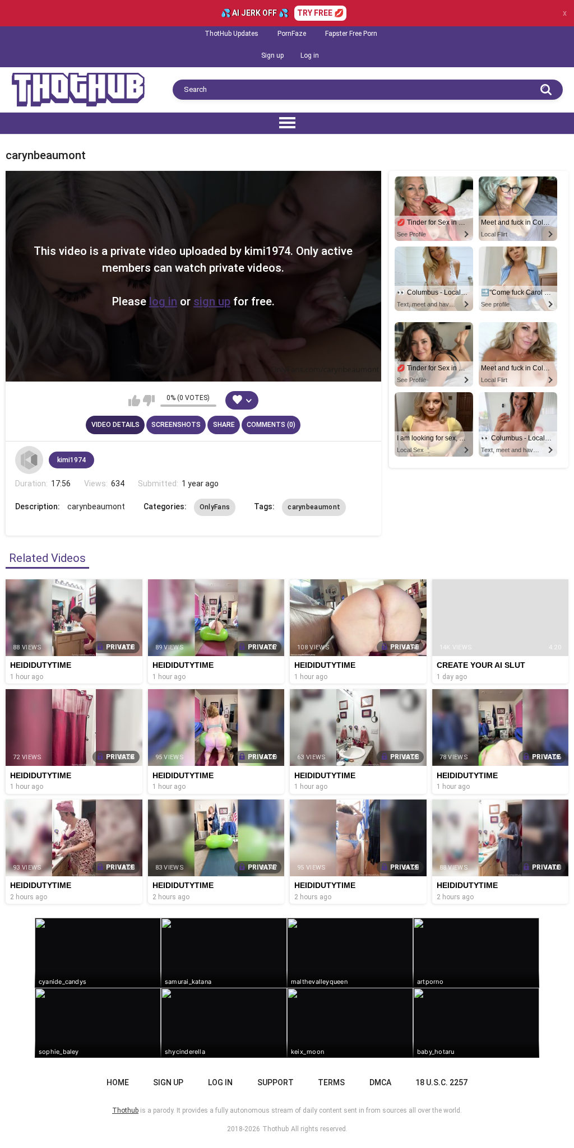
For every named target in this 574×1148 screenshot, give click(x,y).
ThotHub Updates (231, 34)
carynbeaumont (314, 507)
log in (163, 301)
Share (224, 425)
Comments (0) (271, 425)
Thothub (275, 1129)
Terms (331, 1082)
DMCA (380, 1082)
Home (118, 1082)
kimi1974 (71, 460)
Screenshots (176, 425)
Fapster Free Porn (351, 34)
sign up (211, 301)
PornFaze (291, 34)
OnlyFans (215, 507)
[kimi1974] (29, 460)
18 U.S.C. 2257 (441, 1082)
